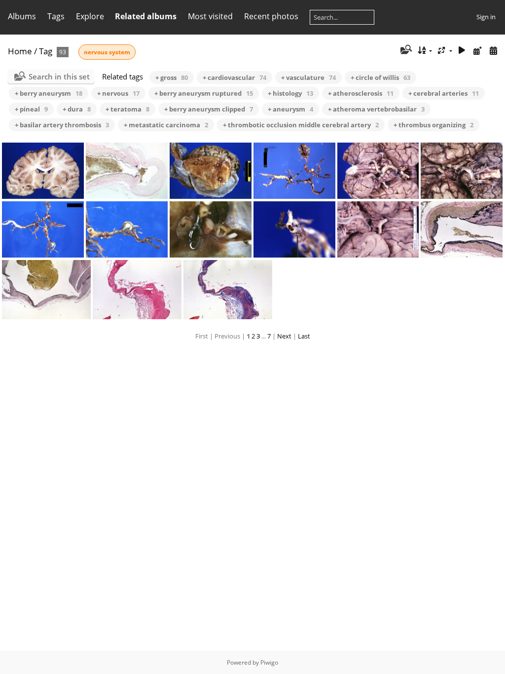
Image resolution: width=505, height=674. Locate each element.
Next (284, 336)
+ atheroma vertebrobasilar (376, 109)
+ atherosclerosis (361, 93)
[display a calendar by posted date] (477, 50)
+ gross (171, 77)
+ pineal (31, 109)
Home (20, 51)
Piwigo (269, 662)
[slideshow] (462, 50)
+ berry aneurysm (48, 93)
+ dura (77, 109)
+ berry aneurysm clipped (208, 109)
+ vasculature (308, 77)
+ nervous (118, 93)
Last (304, 336)
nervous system (107, 52)
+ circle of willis (380, 77)
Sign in (486, 16)
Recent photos (271, 16)
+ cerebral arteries (443, 93)
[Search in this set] (405, 50)
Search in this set (59, 76)
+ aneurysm (290, 109)
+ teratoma (127, 109)
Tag (45, 51)
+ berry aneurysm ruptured (203, 93)
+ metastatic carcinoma (166, 124)
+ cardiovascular (234, 77)
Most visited (210, 16)
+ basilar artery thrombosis (62, 124)
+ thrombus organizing (433, 124)
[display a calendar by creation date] (493, 50)
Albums (22, 16)
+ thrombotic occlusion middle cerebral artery (301, 124)
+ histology (290, 93)
